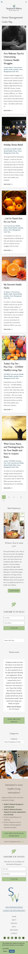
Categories (14, 739)
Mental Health (8, 151)
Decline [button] (5, 951)
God (5, 226)
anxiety (6, 461)
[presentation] (14, 38)
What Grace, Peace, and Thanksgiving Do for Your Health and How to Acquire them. (14, 450)
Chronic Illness (8, 67)
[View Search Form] (1, 2)
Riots (14, 465)
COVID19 (7, 374)
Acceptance (7, 292)
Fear (5, 463)
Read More (8, 110)
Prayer (15, 151)
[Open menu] (26, 2)
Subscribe (14, 628)
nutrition (15, 69)
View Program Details (14, 907)
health (10, 69)
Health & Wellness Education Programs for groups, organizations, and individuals (15, 812)
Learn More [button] (5, 948)
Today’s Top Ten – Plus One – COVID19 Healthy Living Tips (13, 366)
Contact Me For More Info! (14, 911)
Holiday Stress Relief (13, 144)
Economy (18, 461)
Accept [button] (12, 951)
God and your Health (10, 149)
